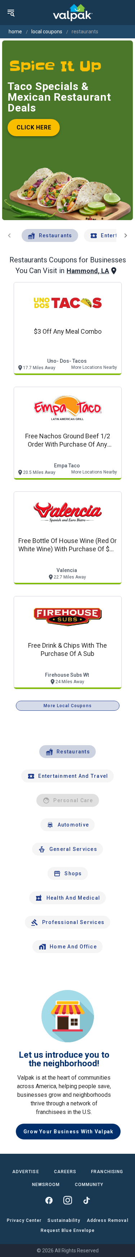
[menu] (11, 13)
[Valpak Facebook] (48, 1200)
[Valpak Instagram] (67, 1200)
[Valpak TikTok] (86, 1200)
